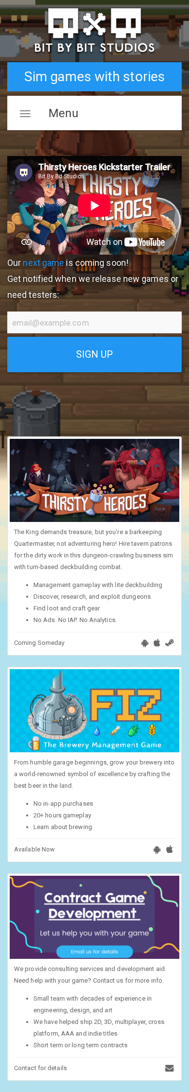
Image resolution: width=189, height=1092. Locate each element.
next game (43, 263)
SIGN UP (94, 354)
